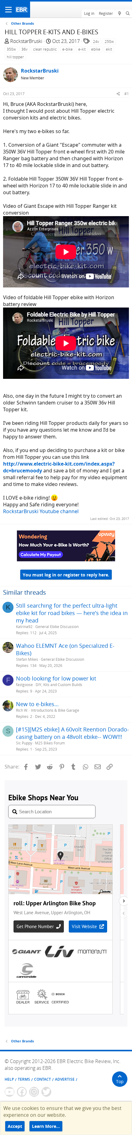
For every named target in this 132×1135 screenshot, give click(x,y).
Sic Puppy (24, 743)
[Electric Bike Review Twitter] (46, 1092)
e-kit (82, 49)
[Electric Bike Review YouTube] (9, 1092)
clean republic (45, 49)
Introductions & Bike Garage (55, 710)
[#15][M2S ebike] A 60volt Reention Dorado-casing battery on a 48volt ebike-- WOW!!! (72, 733)
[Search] (128, 14)
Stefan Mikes (27, 659)
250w (109, 41)
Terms (24, 1079)
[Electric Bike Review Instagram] (34, 1092)
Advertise (65, 1079)
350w (11, 49)
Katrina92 (24, 626)
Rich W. (22, 710)
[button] (8, 10)
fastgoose (24, 684)
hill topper (15, 57)
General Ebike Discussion (57, 626)
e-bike (67, 49)
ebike (95, 49)
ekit (109, 49)
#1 (126, 93)
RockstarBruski (26, 41)
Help (9, 1079)
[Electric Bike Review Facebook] (22, 1092)
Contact (42, 1079)
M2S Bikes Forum (50, 743)
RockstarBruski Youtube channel (41, 511)
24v (96, 41)
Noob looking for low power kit (56, 678)
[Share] (118, 93)
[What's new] (119, 14)
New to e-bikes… (37, 704)
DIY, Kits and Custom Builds (59, 684)
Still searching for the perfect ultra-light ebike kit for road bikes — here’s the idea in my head (72, 613)
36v (24, 49)
